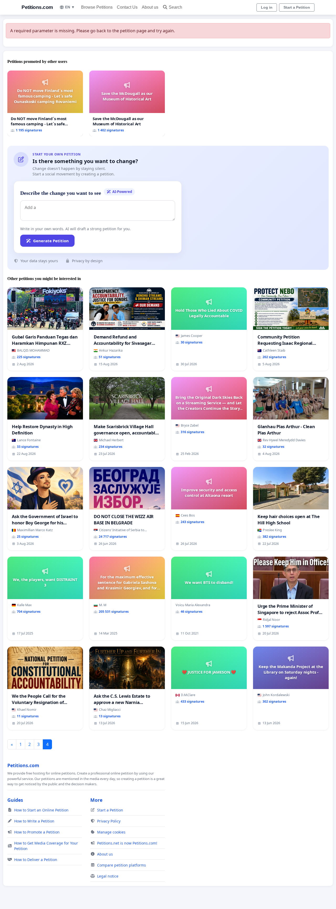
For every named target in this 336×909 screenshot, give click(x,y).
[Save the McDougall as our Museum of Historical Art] (127, 103)
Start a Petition (297, 7)
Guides (15, 800)
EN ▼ (70, 7)
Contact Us (127, 7)
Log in (266, 7)
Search (175, 7)
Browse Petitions (97, 7)
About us (150, 7)
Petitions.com (37, 7)
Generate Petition (51, 240)
